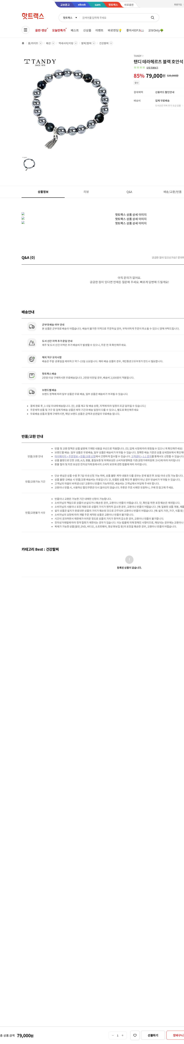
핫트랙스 (67, 17)
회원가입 (178, 4)
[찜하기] (135, 1035)
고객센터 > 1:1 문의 (141, 456)
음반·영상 (41, 30)
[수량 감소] (112, 1035)
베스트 (75, 30)
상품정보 (43, 191)
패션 (48, 43)
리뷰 (86, 191)
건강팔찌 (103, 43)
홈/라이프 (33, 43)
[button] (146, 67)
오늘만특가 (58, 30)
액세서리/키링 (66, 43)
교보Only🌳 (156, 30)
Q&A (129, 191)
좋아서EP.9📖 (135, 30)
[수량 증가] (122, 1035)
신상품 (87, 30)
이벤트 (99, 30)
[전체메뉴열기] (25, 30)
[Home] (23, 43)
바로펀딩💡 (115, 30)
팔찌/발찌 (86, 43)
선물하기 (153, 1035)
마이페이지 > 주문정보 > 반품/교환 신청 (75, 456)
